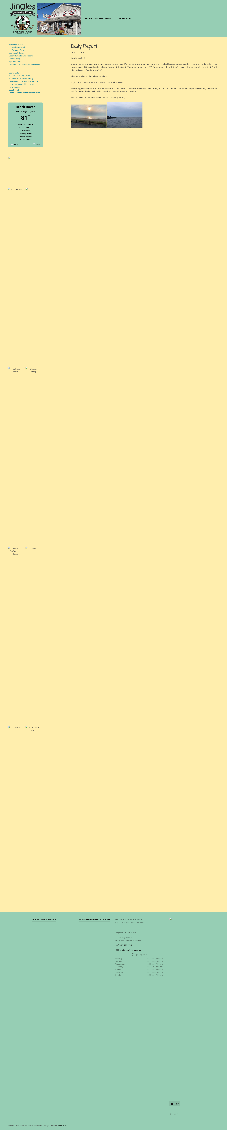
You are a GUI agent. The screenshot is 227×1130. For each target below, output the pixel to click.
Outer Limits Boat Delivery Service (23, 81)
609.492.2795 (126, 945)
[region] (25, 168)
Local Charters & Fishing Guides (22, 84)
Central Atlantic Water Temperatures (24, 92)
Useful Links (14, 72)
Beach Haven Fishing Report (98, 19)
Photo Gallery (14, 58)
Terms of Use (63, 1125)
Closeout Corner (18, 50)
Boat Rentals (14, 90)
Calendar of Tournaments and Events (24, 64)
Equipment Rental (16, 53)
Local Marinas (14, 87)
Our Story (174, 1113)
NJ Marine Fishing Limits (19, 75)
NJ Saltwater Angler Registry (21, 78)
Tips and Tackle (125, 19)
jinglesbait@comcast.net (130, 950)
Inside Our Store (16, 44)
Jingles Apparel (18, 47)
